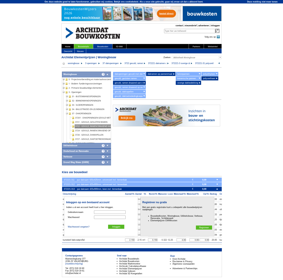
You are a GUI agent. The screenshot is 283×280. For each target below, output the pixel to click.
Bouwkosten (102, 46)
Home (67, 46)
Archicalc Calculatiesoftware (132, 266)
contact (179, 25)
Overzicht (68, 51)
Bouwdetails (83, 46)
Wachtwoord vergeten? (78, 227)
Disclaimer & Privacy (182, 261)
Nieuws (80, 51)
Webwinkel (213, 46)
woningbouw (73, 63)
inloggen (215, 25)
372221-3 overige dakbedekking (186, 63)
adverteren (203, 25)
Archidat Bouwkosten (129, 261)
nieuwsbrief (191, 25)
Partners (196, 46)
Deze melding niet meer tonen (262, 1)
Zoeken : (167, 57)
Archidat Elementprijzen (130, 268)
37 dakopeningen (111, 63)
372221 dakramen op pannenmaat (164, 63)
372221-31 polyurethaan (206, 63)
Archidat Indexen (127, 271)
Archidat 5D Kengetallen (130, 273)
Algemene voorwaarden (183, 264)
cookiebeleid (131, 1)
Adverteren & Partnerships (185, 268)
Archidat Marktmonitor (129, 263)
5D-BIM (119, 46)
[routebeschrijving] (74, 263)
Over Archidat (178, 259)
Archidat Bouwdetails (129, 259)
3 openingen (91, 63)
